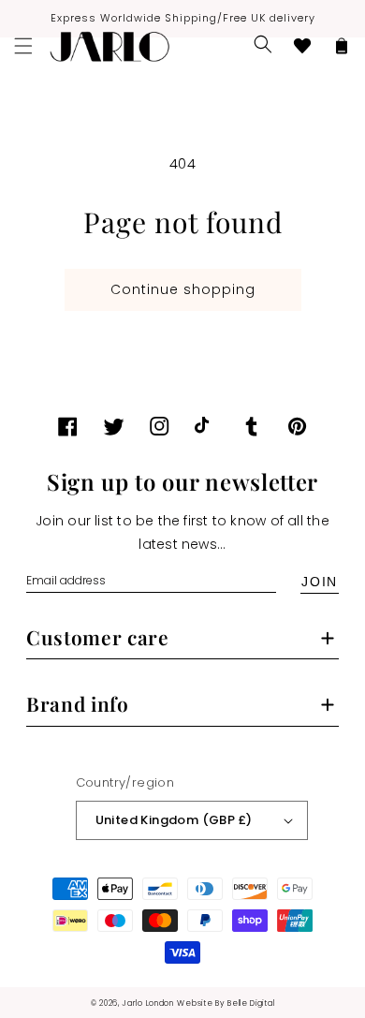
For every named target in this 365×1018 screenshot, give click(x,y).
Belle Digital (250, 1003)
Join (319, 581)
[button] (263, 44)
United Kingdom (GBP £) (174, 820)
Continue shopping (183, 289)
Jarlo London (147, 1003)
